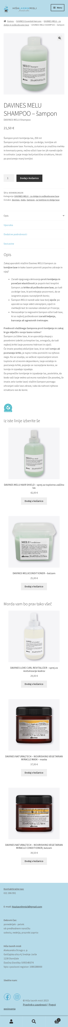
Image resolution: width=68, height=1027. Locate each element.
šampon (31, 199)
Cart (52, 1018)
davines (16, 199)
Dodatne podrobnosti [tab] (15, 234)
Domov (10, 21)
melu (23, 199)
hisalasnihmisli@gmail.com (27, 906)
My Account (11, 1021)
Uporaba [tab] (8, 225)
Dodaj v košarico (29, 178)
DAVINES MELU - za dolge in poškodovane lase (36, 196)
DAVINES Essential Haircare (28, 21)
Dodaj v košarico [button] (34, 501)
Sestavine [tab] (9, 243)
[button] (59, 38)
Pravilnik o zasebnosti (35, 1004)
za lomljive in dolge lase (47, 199)
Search (34, 1021)
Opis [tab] (6, 215)
